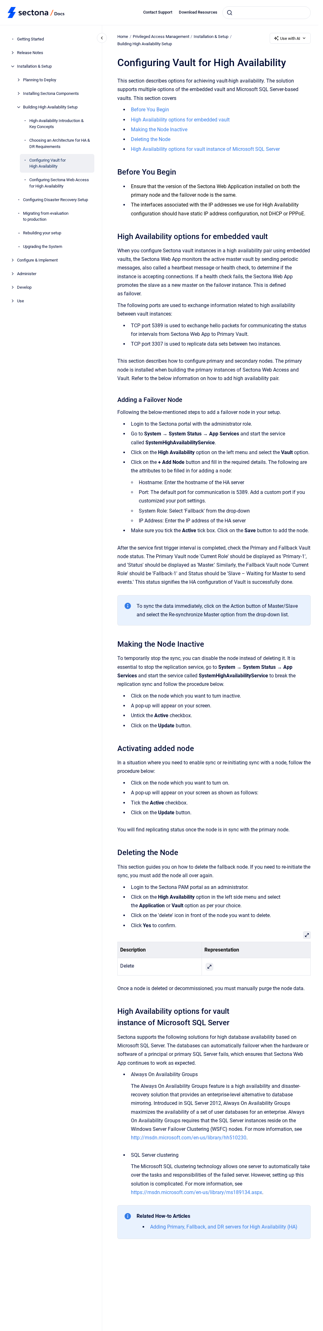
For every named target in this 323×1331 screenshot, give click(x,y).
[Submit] (230, 13)
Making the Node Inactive (159, 129)
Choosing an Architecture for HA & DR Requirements (59, 143)
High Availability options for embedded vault (180, 120)
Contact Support (157, 12)
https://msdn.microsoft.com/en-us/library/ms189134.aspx (196, 1192)
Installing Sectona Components (51, 93)
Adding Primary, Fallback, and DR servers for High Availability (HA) (223, 1227)
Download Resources (198, 12)
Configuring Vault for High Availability (47, 163)
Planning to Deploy (39, 79)
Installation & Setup (34, 66)
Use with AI (290, 38)
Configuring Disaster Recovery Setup (55, 199)
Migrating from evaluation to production (45, 216)
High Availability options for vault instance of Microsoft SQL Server (205, 149)
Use (20, 301)
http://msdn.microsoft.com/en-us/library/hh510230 (188, 1138)
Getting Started (30, 39)
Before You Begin (150, 110)
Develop (24, 287)
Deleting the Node (150, 139)
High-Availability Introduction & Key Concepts (56, 123)
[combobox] (266, 13)
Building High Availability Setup (50, 107)
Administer (26, 273)
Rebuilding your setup (42, 233)
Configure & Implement (37, 260)
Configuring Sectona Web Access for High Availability (59, 182)
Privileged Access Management (161, 36)
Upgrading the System (42, 246)
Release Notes (30, 52)
